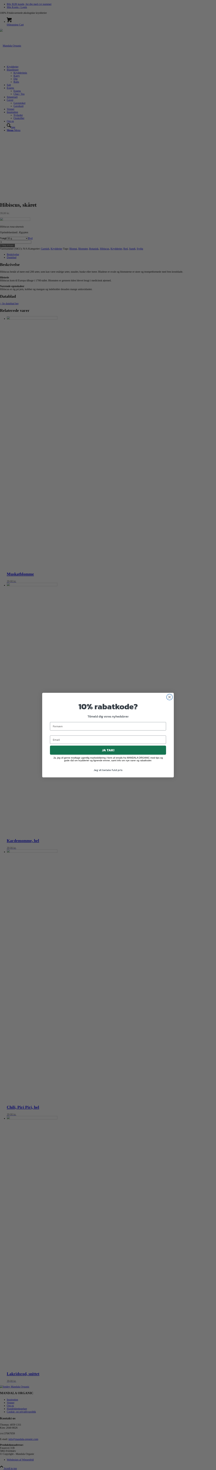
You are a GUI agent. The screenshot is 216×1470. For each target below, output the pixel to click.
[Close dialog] (169, 697)
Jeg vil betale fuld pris (108, 770)
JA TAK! (108, 750)
